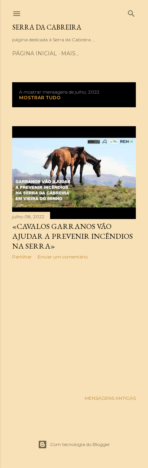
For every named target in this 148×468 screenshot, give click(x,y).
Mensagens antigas (110, 398)
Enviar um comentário (63, 257)
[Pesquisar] (131, 12)
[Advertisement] (74, 326)
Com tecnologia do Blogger (80, 444)
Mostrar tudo (40, 97)
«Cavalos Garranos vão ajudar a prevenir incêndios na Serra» (72, 236)
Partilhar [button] (22, 257)
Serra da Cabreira (46, 27)
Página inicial (34, 53)
